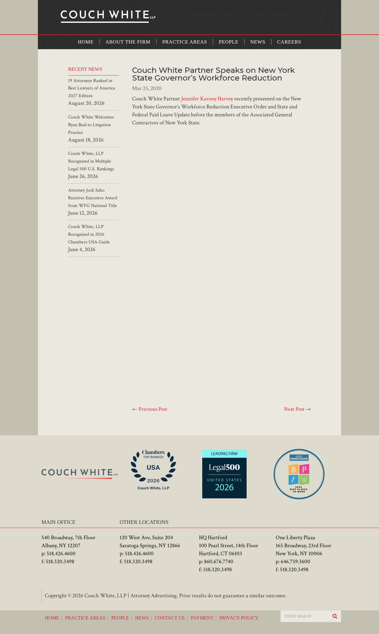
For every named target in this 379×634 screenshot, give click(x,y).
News (257, 42)
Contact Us (170, 617)
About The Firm (127, 42)
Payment (202, 617)
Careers (289, 42)
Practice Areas (184, 42)
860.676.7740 (218, 561)
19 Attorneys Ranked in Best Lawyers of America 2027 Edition (91, 88)
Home (86, 42)
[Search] (335, 616)
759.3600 (300, 561)
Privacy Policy (238, 617)
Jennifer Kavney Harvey (207, 98)
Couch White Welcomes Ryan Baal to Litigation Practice (91, 125)
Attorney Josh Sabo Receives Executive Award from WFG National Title (92, 198)
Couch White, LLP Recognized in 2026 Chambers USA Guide (89, 234)
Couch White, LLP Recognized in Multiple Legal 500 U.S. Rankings (91, 161)
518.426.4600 (61, 553)
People (228, 42)
